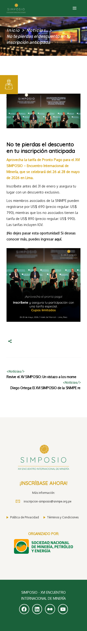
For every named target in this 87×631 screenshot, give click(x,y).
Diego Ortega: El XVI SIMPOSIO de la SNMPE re (45, 388)
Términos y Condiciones (63, 517)
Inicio (13, 30)
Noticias (36, 30)
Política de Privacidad (24, 517)
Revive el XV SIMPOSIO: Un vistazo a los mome (41, 377)
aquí (58, 239)
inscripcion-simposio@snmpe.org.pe (47, 501)
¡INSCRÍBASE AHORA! (43, 483)
